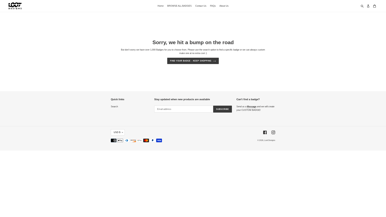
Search (114, 106)
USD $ (117, 132)
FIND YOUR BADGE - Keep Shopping (190, 61)
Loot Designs (269, 140)
